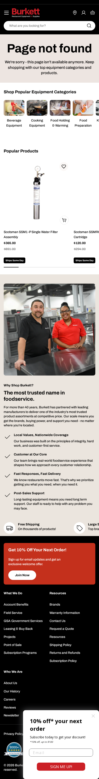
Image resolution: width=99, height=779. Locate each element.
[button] (63, 166)
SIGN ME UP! (61, 766)
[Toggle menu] (6, 12)
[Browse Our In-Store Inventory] (74, 12)
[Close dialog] (93, 715)
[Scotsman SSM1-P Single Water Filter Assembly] (37, 193)
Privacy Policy (13, 734)
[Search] (89, 25)
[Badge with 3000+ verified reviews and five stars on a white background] (14, 750)
